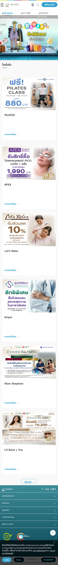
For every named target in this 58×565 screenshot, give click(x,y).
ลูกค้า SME (25, 13)
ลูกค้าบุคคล (7, 12)
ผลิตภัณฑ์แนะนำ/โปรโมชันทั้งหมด (23, 17)
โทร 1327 (50, 489)
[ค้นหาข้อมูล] (39, 5)
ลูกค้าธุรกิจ (43, 13)
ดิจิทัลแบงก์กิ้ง (49, 5)
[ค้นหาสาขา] (33, 5)
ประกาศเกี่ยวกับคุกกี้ (39, 550)
